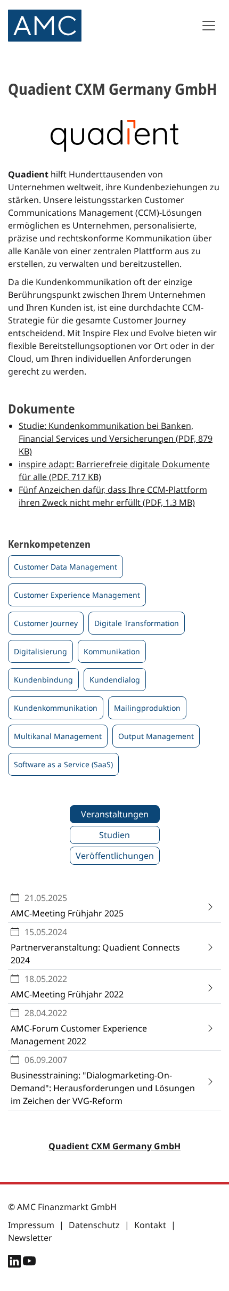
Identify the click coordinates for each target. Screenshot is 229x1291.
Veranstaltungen (115, 814)
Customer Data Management (65, 567)
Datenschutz (94, 1225)
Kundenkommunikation (55, 708)
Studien (114, 835)
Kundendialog (114, 680)
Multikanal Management (58, 736)
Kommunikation (112, 651)
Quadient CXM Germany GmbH (114, 1146)
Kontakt (150, 1225)
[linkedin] (15, 1263)
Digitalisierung (40, 651)
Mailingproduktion (147, 708)
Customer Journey (46, 623)
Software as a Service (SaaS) (63, 764)
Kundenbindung (43, 680)
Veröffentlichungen (115, 856)
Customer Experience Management (77, 595)
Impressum (31, 1225)
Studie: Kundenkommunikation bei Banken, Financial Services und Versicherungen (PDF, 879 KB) (115, 438)
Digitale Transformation (136, 623)
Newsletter (30, 1238)
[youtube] (29, 1263)
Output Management (156, 736)
